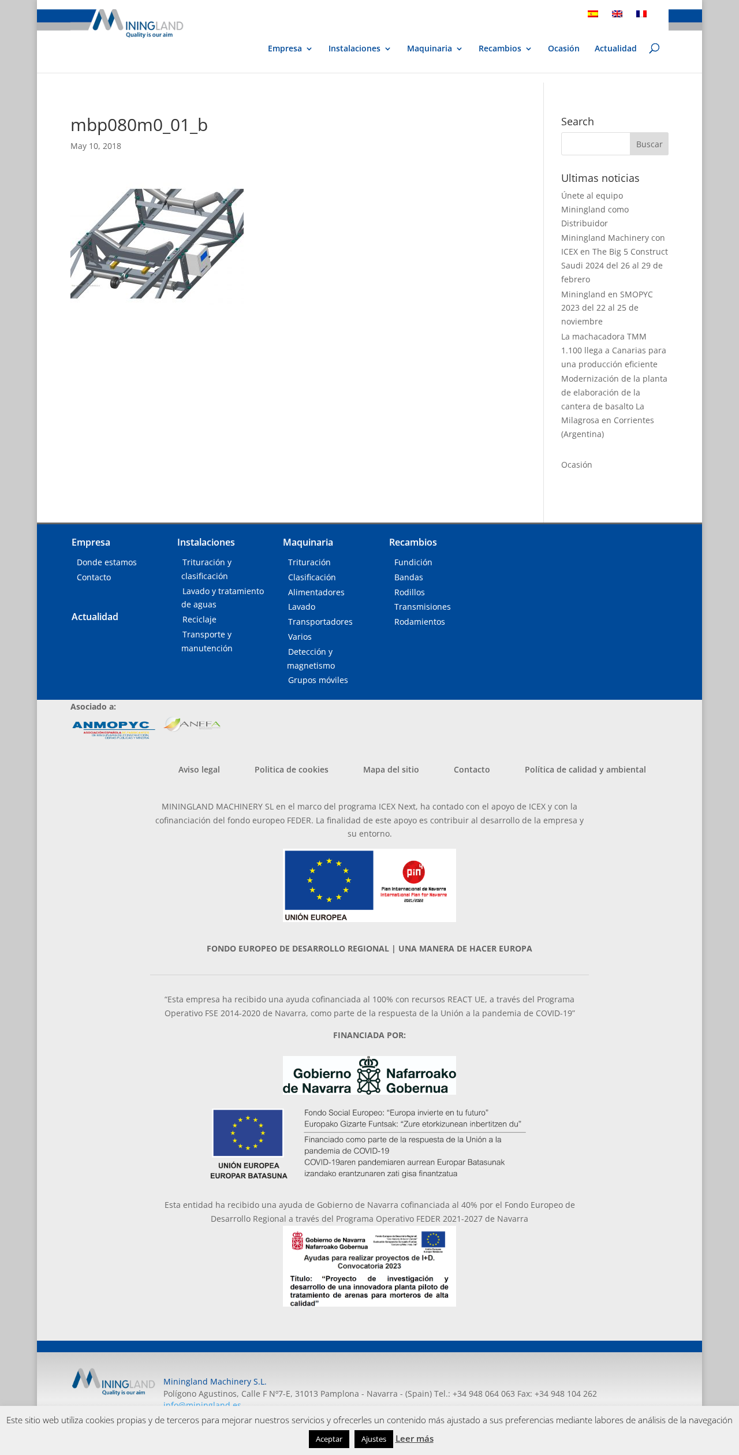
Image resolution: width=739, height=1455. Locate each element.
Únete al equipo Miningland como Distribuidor (595, 209)
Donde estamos (107, 562)
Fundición (413, 562)
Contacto (94, 577)
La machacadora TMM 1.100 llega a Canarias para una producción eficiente (613, 350)
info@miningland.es (202, 1405)
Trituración (309, 562)
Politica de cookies (292, 769)
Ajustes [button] (373, 1439)
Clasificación (312, 577)
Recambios (500, 49)
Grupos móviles (318, 679)
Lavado (301, 606)
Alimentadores (316, 592)
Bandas (408, 577)
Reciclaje (199, 619)
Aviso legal (199, 769)
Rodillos (409, 592)
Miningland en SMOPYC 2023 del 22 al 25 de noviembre (607, 308)
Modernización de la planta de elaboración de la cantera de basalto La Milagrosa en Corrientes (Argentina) (614, 406)
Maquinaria (429, 48)
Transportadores (320, 621)
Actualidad (616, 49)
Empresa (285, 49)
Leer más (414, 1438)
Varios (300, 636)
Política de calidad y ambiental (585, 769)
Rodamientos (419, 621)
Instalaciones (354, 49)
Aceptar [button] (329, 1439)
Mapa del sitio (391, 769)
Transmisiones (422, 606)
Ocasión (564, 49)
